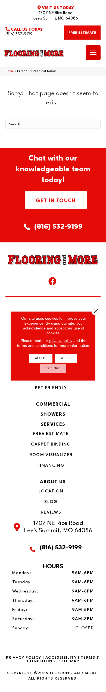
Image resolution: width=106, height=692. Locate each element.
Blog (50, 502)
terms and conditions (35, 345)
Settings (53, 368)
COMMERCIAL (53, 404)
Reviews (51, 512)
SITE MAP (69, 661)
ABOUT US (53, 482)
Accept (41, 358)
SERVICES (53, 424)
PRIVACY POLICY (23, 657)
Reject (65, 358)
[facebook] (52, 283)
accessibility (61, 657)
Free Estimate (51, 434)
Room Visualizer (51, 455)
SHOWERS (53, 414)
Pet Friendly (51, 388)
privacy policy (60, 340)
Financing (51, 465)
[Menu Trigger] (93, 52)
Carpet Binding (51, 444)
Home (9, 71)
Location (51, 491)
